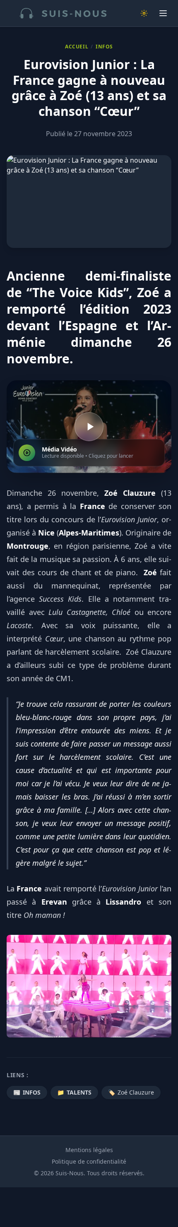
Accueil (76, 46)
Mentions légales (89, 1150)
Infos (104, 46)
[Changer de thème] (144, 13)
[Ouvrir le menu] (163, 13)
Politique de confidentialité (89, 1161)
